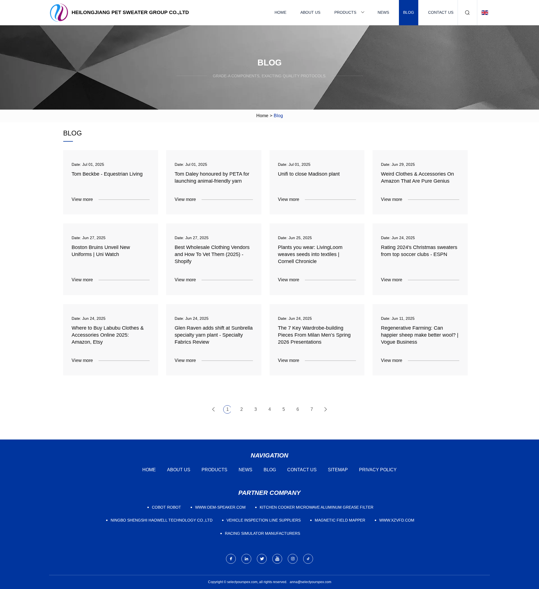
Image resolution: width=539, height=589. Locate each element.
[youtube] (277, 559)
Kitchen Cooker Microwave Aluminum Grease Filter (316, 507)
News (383, 12)
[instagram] (293, 559)
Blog (408, 12)
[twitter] (262, 559)
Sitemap (338, 469)
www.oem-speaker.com (220, 507)
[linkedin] (246, 559)
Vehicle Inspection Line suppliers (264, 520)
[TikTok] (308, 559)
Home (280, 12)
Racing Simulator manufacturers (262, 533)
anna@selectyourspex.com (310, 582)
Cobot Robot (166, 507)
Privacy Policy (378, 469)
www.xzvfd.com (396, 520)
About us (310, 12)
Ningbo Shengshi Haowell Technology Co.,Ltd (162, 520)
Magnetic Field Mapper (340, 520)
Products (345, 12)
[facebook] (231, 559)
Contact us (440, 12)
